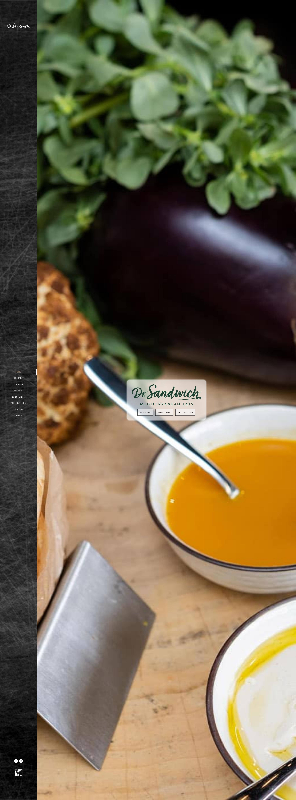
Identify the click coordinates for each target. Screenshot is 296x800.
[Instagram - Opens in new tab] (21, 761)
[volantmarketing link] (18, 24)
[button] (18, 372)
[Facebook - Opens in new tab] (16, 761)
